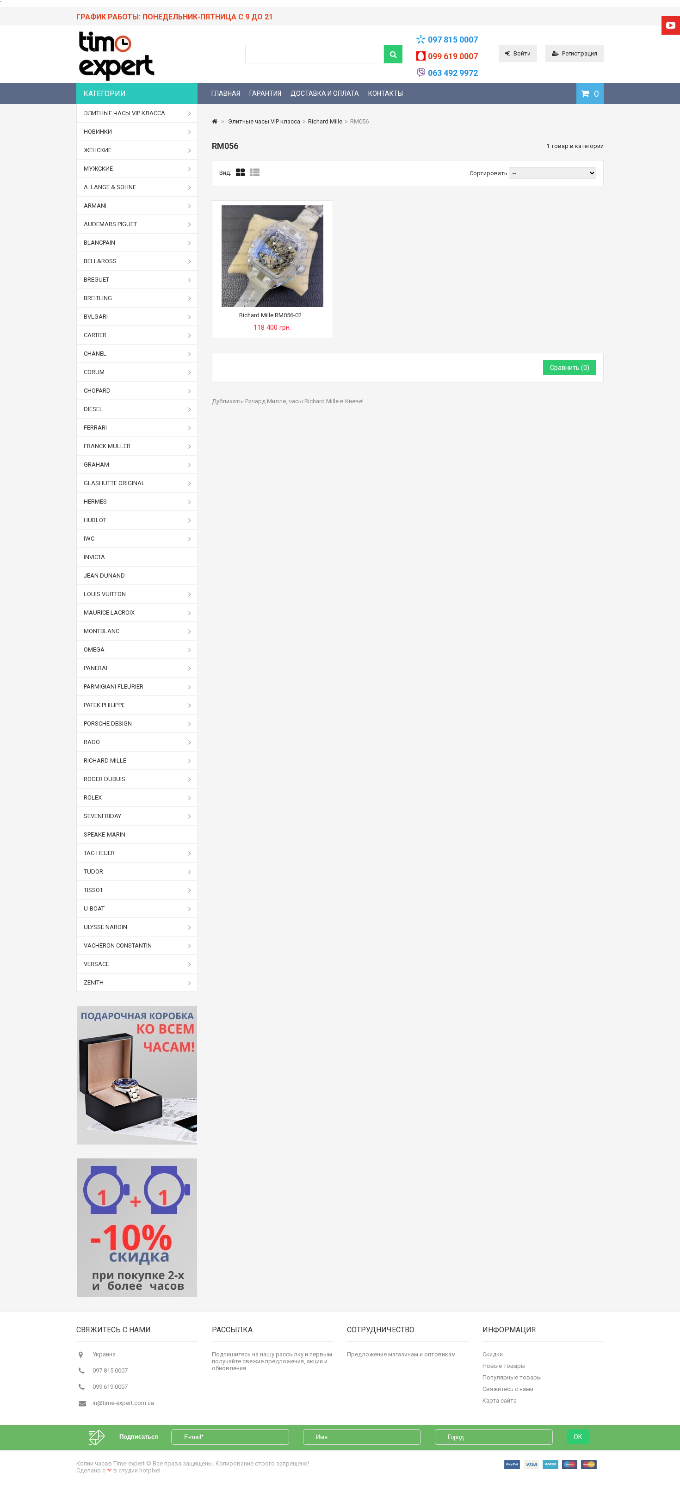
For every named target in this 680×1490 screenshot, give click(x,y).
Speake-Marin (104, 834)
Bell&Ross (100, 261)
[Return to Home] (214, 121)
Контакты (385, 93)
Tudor (93, 871)
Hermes (95, 501)
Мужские (98, 168)
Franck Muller (107, 446)
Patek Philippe (104, 705)
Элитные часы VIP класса (124, 113)
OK (578, 1437)
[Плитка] (240, 173)
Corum (94, 372)
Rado (92, 742)
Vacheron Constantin (118, 945)
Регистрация (579, 53)
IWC (89, 538)
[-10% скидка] (137, 1227)
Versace (96, 963)
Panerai (95, 668)
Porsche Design (108, 723)
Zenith (94, 982)
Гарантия (265, 93)
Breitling (98, 298)
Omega (94, 649)
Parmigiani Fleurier (113, 686)
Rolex (93, 797)
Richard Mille (105, 760)
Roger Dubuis (104, 779)
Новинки (98, 131)
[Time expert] (116, 81)
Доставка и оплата (325, 93)
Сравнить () (569, 367)
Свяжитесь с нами (507, 1388)
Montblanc (101, 631)
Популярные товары (512, 1377)
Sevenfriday (102, 816)
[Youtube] (670, 25)
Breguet (96, 279)
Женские (97, 150)
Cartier (95, 335)
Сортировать (488, 173)
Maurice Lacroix (109, 612)
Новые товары (503, 1365)
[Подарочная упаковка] (137, 1075)
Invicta (94, 557)
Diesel (93, 409)
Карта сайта (499, 1400)
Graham (96, 464)
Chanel (95, 353)
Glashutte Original (114, 483)
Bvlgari (96, 316)
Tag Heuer (99, 853)
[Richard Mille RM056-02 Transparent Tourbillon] (272, 208)
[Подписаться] (101, 1436)
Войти (522, 53)
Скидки (492, 1354)
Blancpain (99, 242)
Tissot (93, 890)
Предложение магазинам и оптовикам (401, 1354)
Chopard (97, 390)
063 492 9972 (453, 73)
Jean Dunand (104, 575)
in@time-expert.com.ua (123, 1402)
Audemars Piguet (110, 224)
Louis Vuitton (105, 594)
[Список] (255, 173)
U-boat (94, 908)
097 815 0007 (453, 39)
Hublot (95, 520)
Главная (225, 93)
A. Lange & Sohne (110, 187)
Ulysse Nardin (105, 927)
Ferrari (95, 427)
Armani (95, 205)
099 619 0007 (453, 56)
